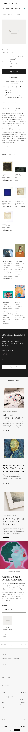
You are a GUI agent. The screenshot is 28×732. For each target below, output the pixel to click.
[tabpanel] (14, 127)
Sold (11, 66)
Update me (14, 72)
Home (4, 14)
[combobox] (14, 8)
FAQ (3, 699)
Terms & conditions (19, 726)
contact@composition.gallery (10, 659)
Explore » (4, 605)
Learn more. (19, 97)
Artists (10, 14)
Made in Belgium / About (8, 697)
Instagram (22, 697)
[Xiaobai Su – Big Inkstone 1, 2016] (7, 166)
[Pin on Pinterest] (16, 87)
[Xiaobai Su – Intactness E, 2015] (20, 192)
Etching (12, 59)
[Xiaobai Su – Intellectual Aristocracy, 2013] (20, 166)
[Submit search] (24, 8)
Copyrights (5, 726)
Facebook (22, 699)
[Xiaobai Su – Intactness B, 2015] (7, 216)
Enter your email (7, 350)
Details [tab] (3, 102)
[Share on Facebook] (8, 87)
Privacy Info (23, 730)
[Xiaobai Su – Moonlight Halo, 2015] (7, 192)
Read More (6, 430)
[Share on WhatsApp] (20, 87)
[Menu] (26, 3)
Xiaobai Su (5, 50)
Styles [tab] (14, 102)
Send (24, 719)
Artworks (4, 705)
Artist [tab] (9, 102)
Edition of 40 (13, 64)
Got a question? (8, 90)
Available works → (14, 77)
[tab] (4, 155)
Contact (4, 707)
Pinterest (22, 702)
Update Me (14, 367)
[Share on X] (12, 87)
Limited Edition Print (15, 57)
